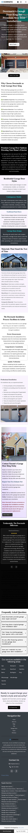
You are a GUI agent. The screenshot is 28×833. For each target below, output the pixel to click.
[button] (14, 44)
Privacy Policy (5, 775)
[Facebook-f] (16, 771)
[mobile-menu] (25, 2)
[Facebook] (18, 2)
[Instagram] (20, 2)
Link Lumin (21, 827)
